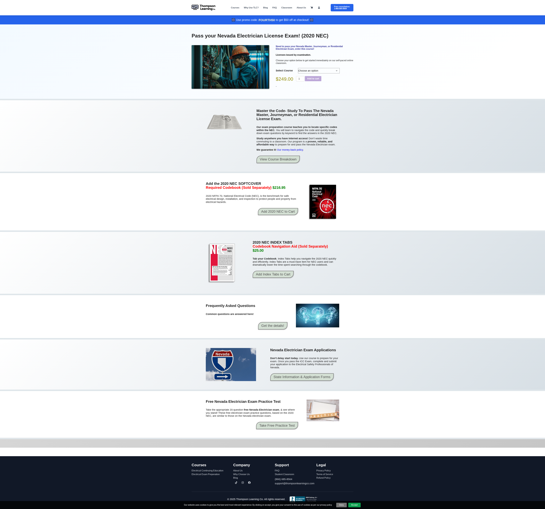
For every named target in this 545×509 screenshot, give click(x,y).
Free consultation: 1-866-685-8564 (342, 8)
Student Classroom (284, 474)
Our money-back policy (290, 149)
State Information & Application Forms (301, 377)
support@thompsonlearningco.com (293, 483)
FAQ (274, 7)
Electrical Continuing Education (207, 470)
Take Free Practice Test (277, 425)
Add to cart (313, 78)
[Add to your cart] (323, 202)
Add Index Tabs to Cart (273, 274)
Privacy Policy (323, 470)
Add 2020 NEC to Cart (278, 211)
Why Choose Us (241, 474)
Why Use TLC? (251, 7)
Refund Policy (323, 478)
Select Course (284, 70)
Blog (265, 7)
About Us (301, 7)
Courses (235, 7)
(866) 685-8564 (283, 479)
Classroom (286, 7)
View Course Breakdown (278, 159)
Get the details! (272, 326)
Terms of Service (324, 474)
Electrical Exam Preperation (206, 474)
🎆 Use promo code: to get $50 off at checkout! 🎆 (272, 19)
